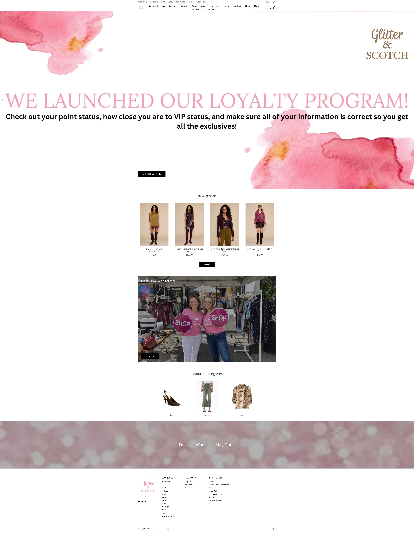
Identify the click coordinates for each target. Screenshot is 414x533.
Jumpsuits (165, 500)
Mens (256, 6)
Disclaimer (212, 488)
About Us (212, 481)
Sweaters (165, 488)
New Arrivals (154, 6)
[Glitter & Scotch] (141, 8)
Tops (242, 415)
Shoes (171, 415)
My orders (188, 485)
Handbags (165, 507)
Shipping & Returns (215, 497)
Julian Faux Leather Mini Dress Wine (189, 249)
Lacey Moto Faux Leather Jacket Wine (225, 249)
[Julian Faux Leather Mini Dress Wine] (189, 224)
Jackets (164, 503)
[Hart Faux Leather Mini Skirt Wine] (260, 224)
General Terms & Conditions (219, 485)
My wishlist (189, 488)
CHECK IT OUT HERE (152, 174)
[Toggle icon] (266, 8)
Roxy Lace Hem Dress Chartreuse (154, 249)
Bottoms (165, 491)
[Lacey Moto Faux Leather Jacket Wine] (225, 224)
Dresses (164, 497)
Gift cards (211, 9)
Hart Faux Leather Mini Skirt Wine (260, 249)
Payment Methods (215, 494)
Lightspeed (170, 529)
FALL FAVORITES (198, 9)
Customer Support (215, 500)
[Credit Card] (273, 529)
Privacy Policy (213, 491)
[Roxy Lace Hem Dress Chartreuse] (154, 224)
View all (207, 264)
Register (188, 481)
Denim (207, 415)
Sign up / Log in (270, 2)
